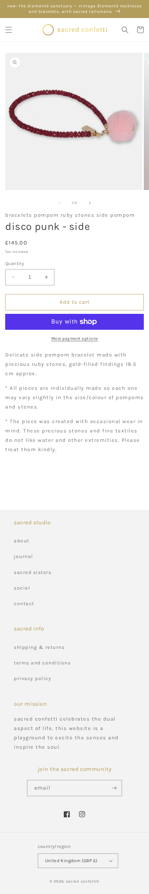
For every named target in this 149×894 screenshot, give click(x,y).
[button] (8, 29)
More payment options (74, 338)
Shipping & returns (39, 647)
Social (22, 588)
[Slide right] (89, 202)
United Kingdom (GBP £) (71, 860)
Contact (24, 604)
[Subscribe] (114, 788)
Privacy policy (32, 678)
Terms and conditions (42, 663)
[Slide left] (59, 202)
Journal (23, 556)
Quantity (14, 263)
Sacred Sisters (32, 572)
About (21, 541)
